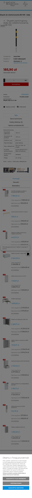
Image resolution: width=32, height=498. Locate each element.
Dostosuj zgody (16, 483)
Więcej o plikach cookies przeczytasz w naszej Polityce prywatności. (14, 473)
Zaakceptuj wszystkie (16, 488)
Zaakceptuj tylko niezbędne (16, 478)
